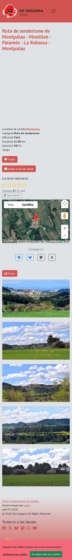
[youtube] (35, 528)
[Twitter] (52, 257)
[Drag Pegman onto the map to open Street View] (64, 215)
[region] (36, 550)
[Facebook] (19, 257)
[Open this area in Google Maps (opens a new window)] (9, 240)
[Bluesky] (30, 257)
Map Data (40, 242)
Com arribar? (13, 195)
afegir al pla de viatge (20, 169)
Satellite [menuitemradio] (28, 204)
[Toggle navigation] (53, 11)
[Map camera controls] (64, 203)
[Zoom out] (64, 235)
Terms (66, 242)
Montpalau (33, 129)
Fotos (11, 273)
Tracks (11, 159)
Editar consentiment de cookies (20, 501)
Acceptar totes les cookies (46, 554)
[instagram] (29, 528)
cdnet (27, 505)
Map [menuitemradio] (11, 204)
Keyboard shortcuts (26, 242)
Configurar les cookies (15, 554)
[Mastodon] (41, 257)
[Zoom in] (64, 228)
